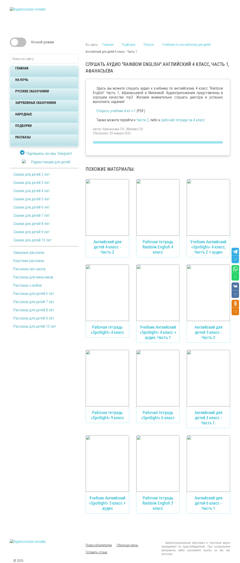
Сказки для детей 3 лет (31, 182)
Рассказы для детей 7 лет (33, 302)
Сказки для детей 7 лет (31, 215)
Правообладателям (99, 545)
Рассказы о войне (27, 285)
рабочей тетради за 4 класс (183, 120)
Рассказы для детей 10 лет (34, 326)
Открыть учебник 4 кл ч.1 (116, 111)
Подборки (23, 126)
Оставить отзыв (96, 552)
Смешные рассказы (28, 252)
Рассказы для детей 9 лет (33, 318)
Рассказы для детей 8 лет (33, 310)
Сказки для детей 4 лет (31, 191)
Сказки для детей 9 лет (31, 232)
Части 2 (142, 120)
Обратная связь (127, 545)
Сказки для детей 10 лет (32, 240)
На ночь (21, 80)
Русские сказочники (32, 91)
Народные (23, 114)
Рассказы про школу (29, 269)
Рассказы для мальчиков (33, 277)
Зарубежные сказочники (35, 103)
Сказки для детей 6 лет (31, 207)
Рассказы (23, 137)
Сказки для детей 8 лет (31, 223)
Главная (21, 68)
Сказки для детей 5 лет (31, 199)
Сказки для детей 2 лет (31, 174)
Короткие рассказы (28, 261)
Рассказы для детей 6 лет (33, 293)
